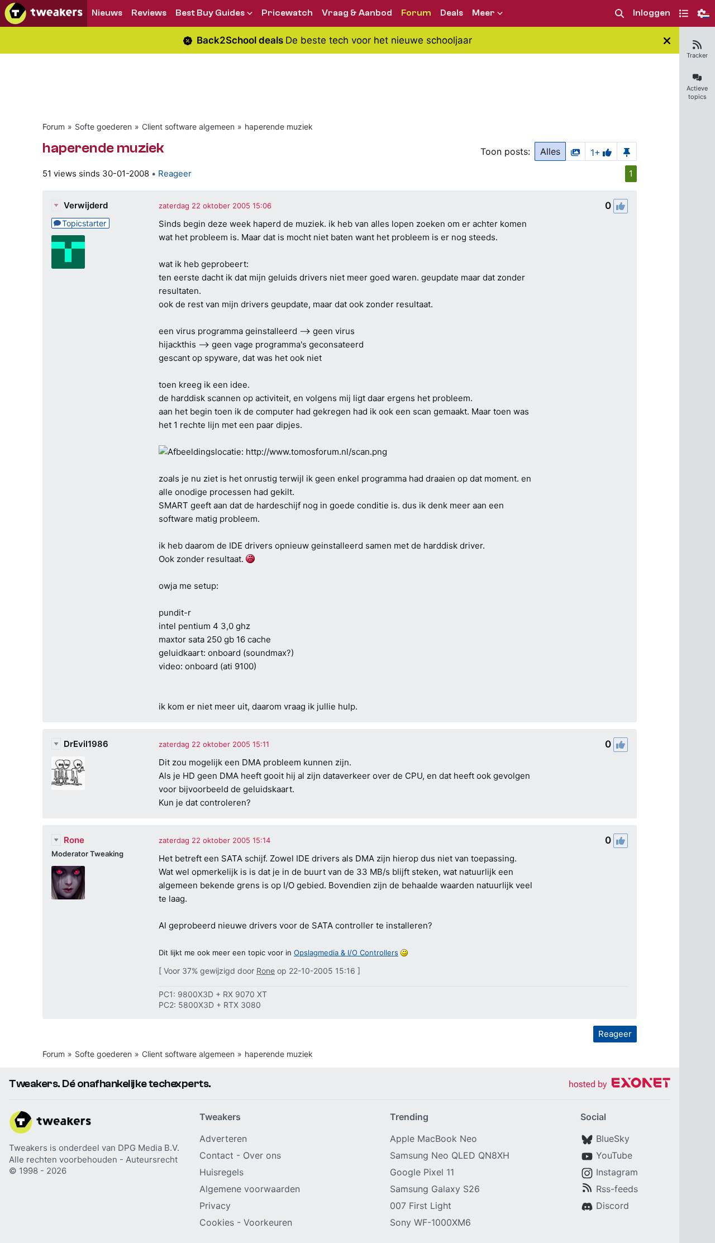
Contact (216, 1155)
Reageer (175, 173)
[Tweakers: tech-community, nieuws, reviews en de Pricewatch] (43, 13)
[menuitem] (619, 14)
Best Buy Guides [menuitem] (210, 13)
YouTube (614, 1155)
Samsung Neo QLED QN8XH (449, 1155)
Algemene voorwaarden (249, 1188)
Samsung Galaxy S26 (435, 1188)
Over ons (262, 1155)
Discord (612, 1205)
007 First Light (420, 1205)
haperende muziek (279, 126)
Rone (74, 840)
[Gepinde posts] (626, 151)
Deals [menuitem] (451, 13)
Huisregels (221, 1172)
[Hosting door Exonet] (619, 1084)
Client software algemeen (188, 126)
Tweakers (28, 1147)
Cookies (216, 1222)
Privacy (215, 1205)
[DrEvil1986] (68, 773)
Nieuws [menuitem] (107, 13)
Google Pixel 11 (422, 1172)
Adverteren (223, 1138)
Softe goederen (103, 126)
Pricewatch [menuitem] (287, 13)
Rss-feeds (617, 1188)
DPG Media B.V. (148, 1147)
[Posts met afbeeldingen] (575, 151)
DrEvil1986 (86, 744)
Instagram (617, 1172)
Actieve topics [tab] (697, 92)
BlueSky (613, 1138)
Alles (550, 151)
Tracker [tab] (697, 55)
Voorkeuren (268, 1222)
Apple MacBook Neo (433, 1138)
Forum (53, 126)
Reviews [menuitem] (148, 13)
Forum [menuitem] (416, 13)
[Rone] (68, 882)
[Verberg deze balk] (667, 40)
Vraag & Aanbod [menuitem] (357, 13)
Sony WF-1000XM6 (430, 1222)
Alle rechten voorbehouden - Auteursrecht (93, 1159)
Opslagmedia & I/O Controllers (346, 952)
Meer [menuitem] (483, 13)
